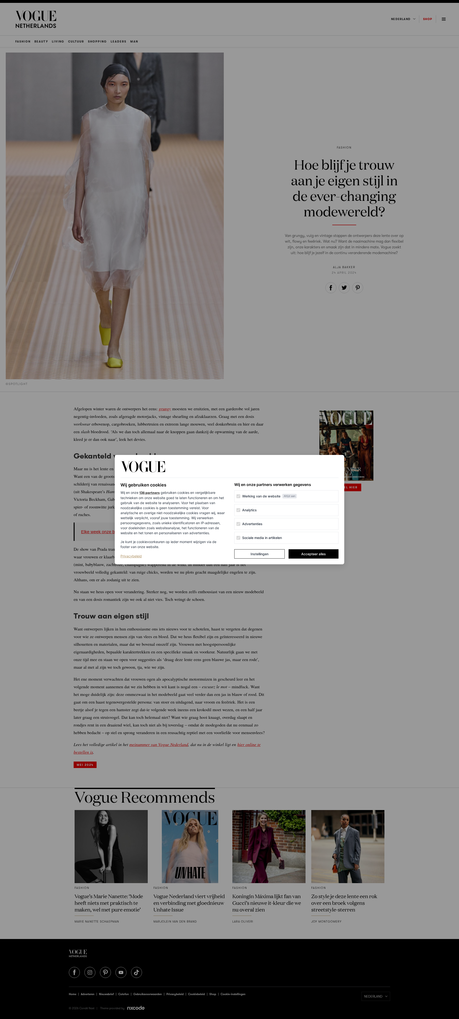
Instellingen (259, 554)
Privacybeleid (131, 556)
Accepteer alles (313, 554)
